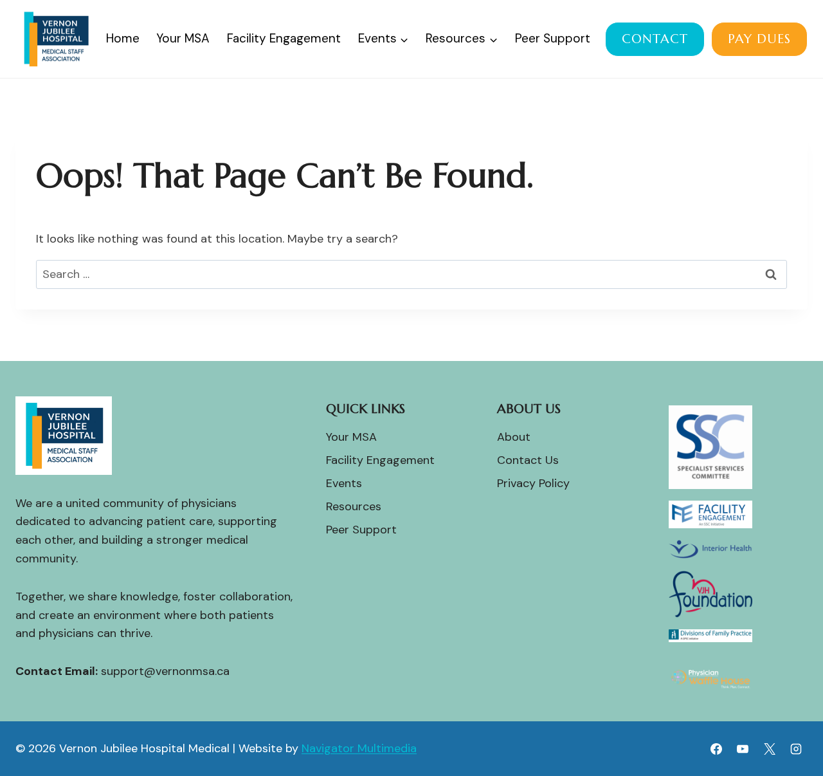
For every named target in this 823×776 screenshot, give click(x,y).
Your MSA (183, 38)
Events (344, 483)
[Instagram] (796, 749)
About (513, 437)
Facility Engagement (284, 38)
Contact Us (528, 460)
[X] (769, 749)
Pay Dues (759, 39)
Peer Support (552, 38)
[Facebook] (716, 749)
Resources (353, 506)
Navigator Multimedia (359, 748)
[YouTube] (742, 749)
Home (123, 38)
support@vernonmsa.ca (165, 671)
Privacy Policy (533, 483)
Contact (655, 39)
